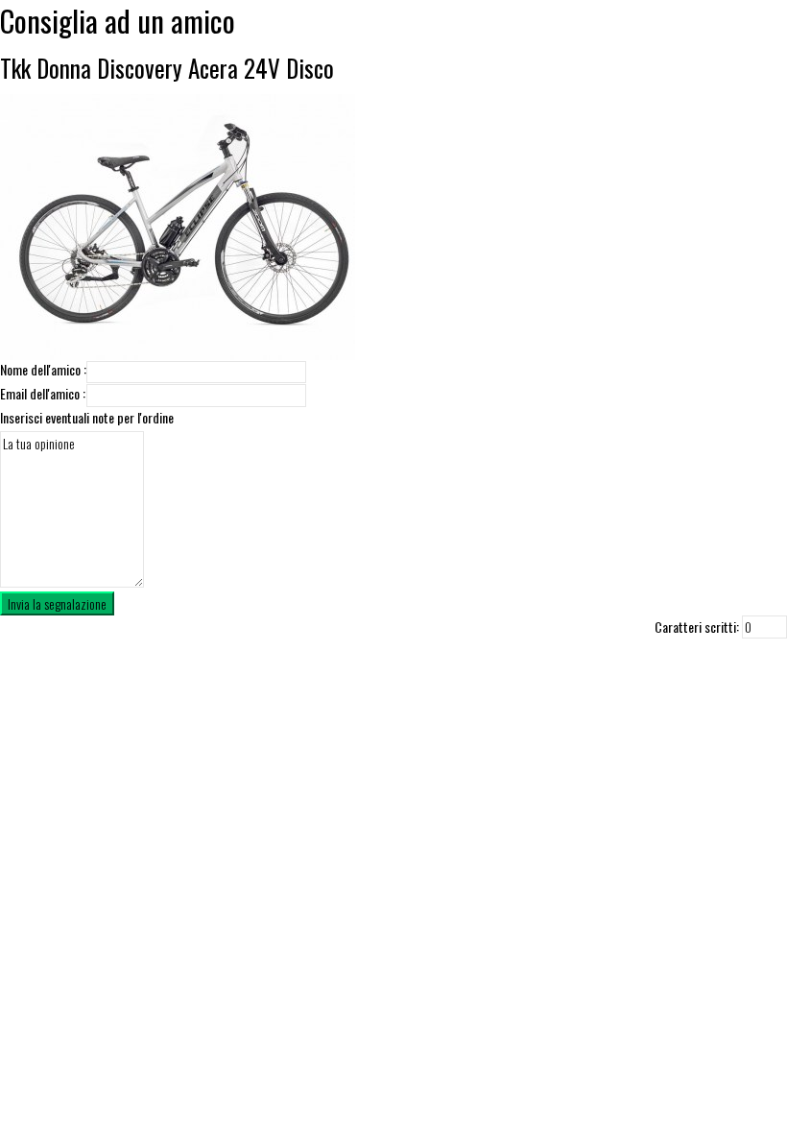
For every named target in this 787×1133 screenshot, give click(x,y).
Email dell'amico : (42, 393)
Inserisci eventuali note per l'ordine (87, 417)
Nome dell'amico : (43, 369)
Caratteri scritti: (697, 627)
